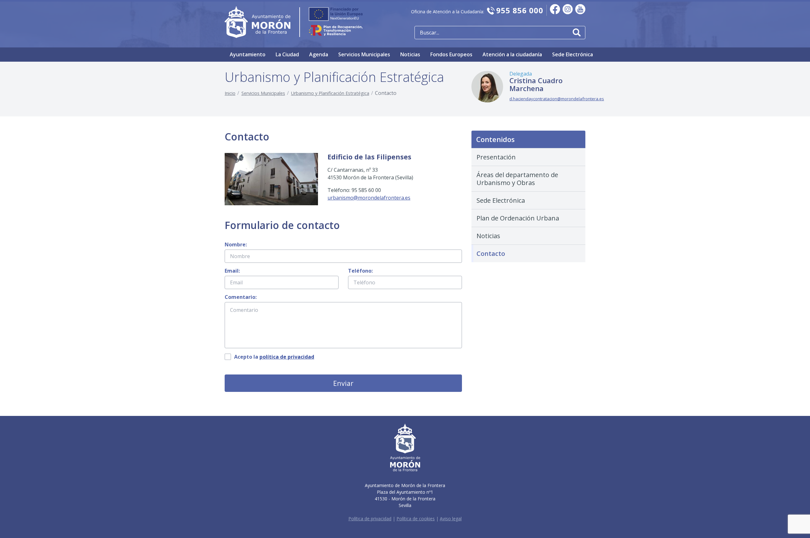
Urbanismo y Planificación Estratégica (330, 93)
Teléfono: (360, 271)
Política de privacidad (369, 519)
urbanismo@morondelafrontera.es (368, 197)
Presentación (496, 157)
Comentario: (241, 297)
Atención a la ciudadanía (512, 54)
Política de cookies (415, 519)
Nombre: (236, 244)
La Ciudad (287, 54)
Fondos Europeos (451, 54)
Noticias (410, 54)
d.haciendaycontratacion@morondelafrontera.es (556, 99)
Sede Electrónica (572, 54)
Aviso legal (451, 519)
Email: (232, 271)
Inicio (230, 93)
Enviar (343, 383)
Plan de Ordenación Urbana (518, 218)
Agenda (318, 54)
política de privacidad (286, 356)
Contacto (491, 253)
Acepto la (274, 357)
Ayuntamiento (247, 54)
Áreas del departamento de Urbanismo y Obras (517, 178)
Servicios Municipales (364, 54)
